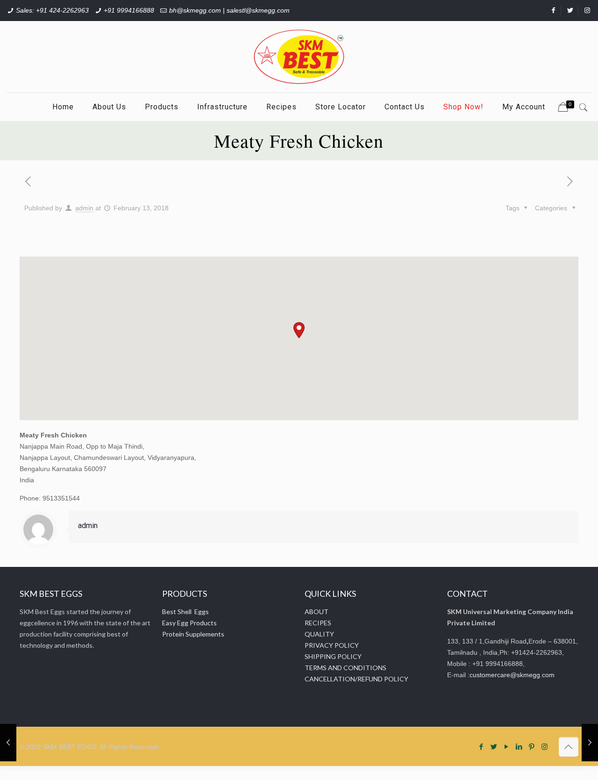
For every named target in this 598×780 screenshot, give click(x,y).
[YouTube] (507, 747)
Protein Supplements (193, 634)
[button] (299, 330)
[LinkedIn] (519, 747)
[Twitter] (494, 747)
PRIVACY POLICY (332, 645)
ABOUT (316, 611)
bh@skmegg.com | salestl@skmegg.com (229, 10)
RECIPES (318, 623)
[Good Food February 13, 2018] (8, 742)
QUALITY (319, 634)
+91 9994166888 (129, 10)
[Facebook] (481, 747)
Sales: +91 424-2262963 (52, 10)
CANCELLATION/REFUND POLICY (356, 679)
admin (84, 208)
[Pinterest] (532, 747)
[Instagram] (544, 747)
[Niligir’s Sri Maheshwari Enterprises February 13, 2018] (590, 742)
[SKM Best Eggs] (299, 57)
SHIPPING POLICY (333, 656)
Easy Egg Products (189, 623)
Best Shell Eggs (185, 611)
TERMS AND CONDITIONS (345, 668)
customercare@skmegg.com (512, 675)
